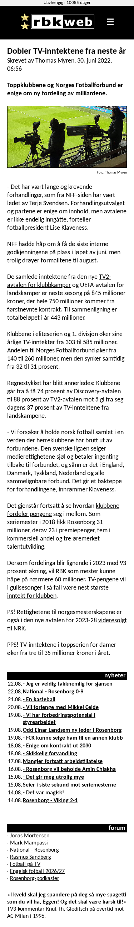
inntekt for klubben (31, 596)
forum (117, 828)
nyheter (114, 675)
